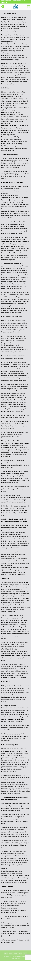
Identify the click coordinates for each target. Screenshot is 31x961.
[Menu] (2, 6)
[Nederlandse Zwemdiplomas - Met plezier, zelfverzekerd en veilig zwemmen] (15, 7)
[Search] (25, 6)
